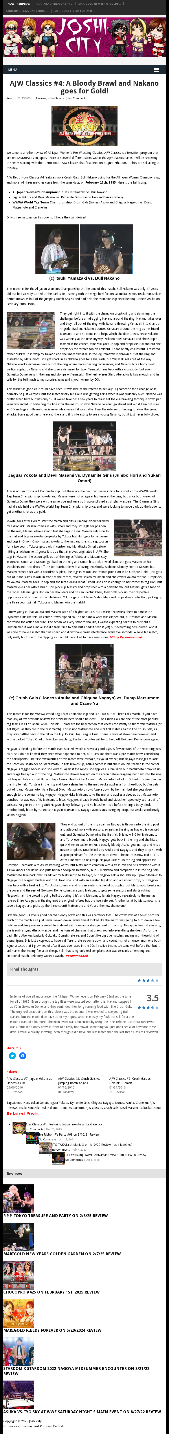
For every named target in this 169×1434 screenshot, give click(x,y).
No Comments (77, 98)
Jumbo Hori (21, 1102)
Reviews (41, 98)
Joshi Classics (56, 98)
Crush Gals (111, 1108)
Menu (12, 69)
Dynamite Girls (80, 1102)
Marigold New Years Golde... (99, 3)
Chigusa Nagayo (102, 1102)
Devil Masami (129, 1108)
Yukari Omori (39, 1102)
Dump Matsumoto (71, 1108)
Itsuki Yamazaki (29, 1108)
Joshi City (35, 1421)
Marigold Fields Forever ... (74, 11)
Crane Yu (142, 1102)
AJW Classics (94, 1108)
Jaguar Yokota (59, 1102)
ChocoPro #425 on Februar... (27, 11)
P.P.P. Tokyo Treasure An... (54, 3)
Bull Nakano (49, 1108)
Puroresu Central (51, 1426)
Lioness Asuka (124, 1102)
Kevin (10, 98)
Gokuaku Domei (150, 1108)
